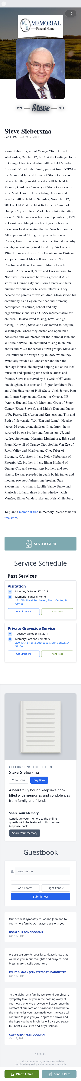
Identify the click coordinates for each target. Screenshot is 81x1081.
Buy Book (39, 780)
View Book (18, 780)
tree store (11, 517)
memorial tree (28, 511)
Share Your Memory (24, 833)
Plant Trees (57, 611)
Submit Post (40, 896)
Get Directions (23, 611)
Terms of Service (51, 1064)
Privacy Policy (30, 1064)
